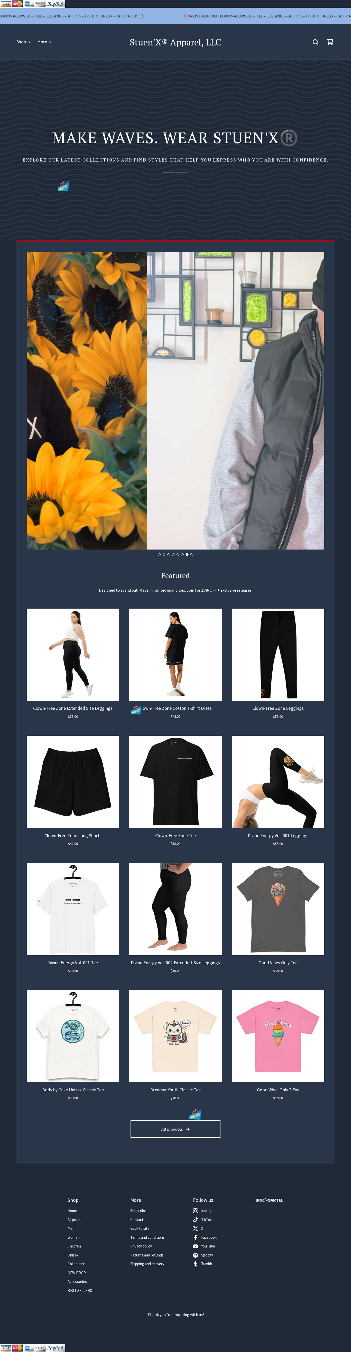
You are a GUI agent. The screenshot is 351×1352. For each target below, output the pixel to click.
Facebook (209, 1237)
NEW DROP (77, 1272)
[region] (175, 16)
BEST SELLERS (80, 1290)
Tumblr (206, 1263)
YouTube (208, 1246)
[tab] (159, 554)
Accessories (77, 1281)
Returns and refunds (147, 1255)
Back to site (140, 1228)
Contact (136, 1219)
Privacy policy (141, 1246)
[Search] (315, 42)
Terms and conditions (147, 1237)
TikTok (206, 1219)
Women (74, 1237)
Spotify (207, 1255)
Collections (77, 1263)
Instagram (209, 1210)
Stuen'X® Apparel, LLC (175, 42)
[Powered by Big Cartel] (269, 1200)
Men (71, 1228)
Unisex (73, 1255)
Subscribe (138, 1210)
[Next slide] (316, 401)
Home (72, 1210)
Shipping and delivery (147, 1263)
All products (172, 1129)
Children (74, 1246)
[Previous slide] (35, 401)
